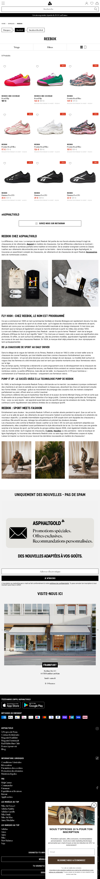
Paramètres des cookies (12, 767)
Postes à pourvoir (9, 746)
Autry (3, 834)
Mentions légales (9, 773)
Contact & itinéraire (10, 734)
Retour (4, 794)
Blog (3, 749)
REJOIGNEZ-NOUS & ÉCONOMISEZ (71, 860)
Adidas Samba (7, 808)
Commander (7, 785)
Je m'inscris (50, 578)
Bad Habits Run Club (10, 743)
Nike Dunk (6, 814)
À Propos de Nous (9, 731)
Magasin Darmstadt (10, 740)
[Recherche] (95, 9)
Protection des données (12, 770)
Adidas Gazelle (8, 811)
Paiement (5, 788)
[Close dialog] (94, 805)
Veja (3, 843)
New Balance (7, 840)
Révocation (6, 765)
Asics (3, 831)
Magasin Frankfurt (9, 737)
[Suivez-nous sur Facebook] (97, 787)
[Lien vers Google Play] (33, 705)
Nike (3, 837)
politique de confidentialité (59, 583)
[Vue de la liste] (85, 47)
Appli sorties (6, 796)
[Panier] (97, 3)
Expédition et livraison (11, 791)
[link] (50, 3)
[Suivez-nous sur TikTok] (97, 758)
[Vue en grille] (81, 47)
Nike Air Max (7, 817)
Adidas (4, 828)
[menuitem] (16, 47)
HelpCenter (6, 782)
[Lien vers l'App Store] (11, 705)
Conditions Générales (11, 762)
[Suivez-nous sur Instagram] (97, 728)
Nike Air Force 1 (8, 805)
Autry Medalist (7, 820)
